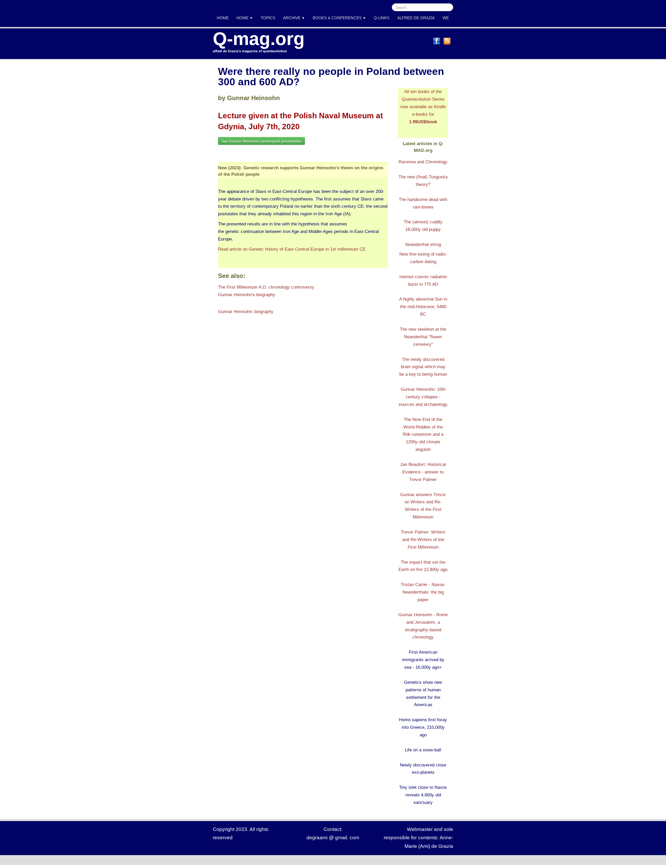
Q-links (381, 18)
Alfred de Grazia (416, 18)
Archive (294, 18)
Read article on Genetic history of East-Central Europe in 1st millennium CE (292, 249)
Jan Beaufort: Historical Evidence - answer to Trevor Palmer (423, 472)
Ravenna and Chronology (423, 161)
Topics (268, 18)
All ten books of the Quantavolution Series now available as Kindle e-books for (423, 106)
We (446, 18)
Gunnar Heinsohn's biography (246, 294)
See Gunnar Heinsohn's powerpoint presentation (261, 141)
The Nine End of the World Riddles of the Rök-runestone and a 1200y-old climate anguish (423, 434)
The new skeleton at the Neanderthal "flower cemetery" (423, 337)
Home (223, 18)
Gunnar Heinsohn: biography (245, 311)
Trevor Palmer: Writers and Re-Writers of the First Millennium (423, 540)
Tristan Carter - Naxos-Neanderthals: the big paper (423, 592)
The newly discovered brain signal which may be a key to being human (423, 367)
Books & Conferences (339, 18)
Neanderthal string (423, 244)
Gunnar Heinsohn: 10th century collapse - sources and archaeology (423, 397)
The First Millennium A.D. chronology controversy (266, 287)
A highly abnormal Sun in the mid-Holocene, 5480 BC (423, 307)
